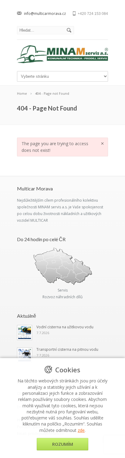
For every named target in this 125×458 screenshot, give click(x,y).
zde (81, 430)
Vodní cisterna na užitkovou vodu (64, 327)
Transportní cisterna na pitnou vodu (67, 349)
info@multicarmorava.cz (45, 13)
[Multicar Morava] (62, 61)
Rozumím (62, 444)
